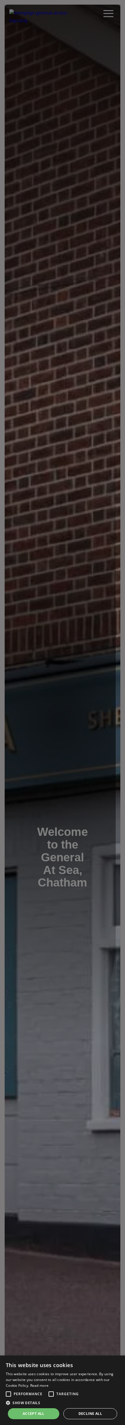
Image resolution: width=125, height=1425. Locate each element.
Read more (39, 1385)
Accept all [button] (33, 1413)
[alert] (62, 1390)
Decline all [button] (90, 1413)
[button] (8, 1394)
